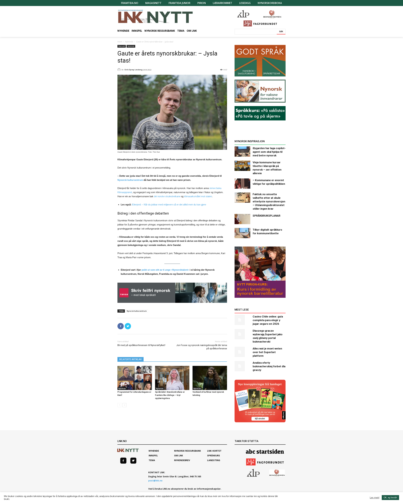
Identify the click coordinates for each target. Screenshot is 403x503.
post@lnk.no (155, 480)
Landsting (213, 460)
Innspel (153, 455)
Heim (119, 41)
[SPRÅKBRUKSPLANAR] (242, 219)
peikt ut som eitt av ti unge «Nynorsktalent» (165, 269)
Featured (121, 46)
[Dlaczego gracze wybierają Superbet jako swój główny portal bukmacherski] (242, 334)
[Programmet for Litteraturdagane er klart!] (134, 378)
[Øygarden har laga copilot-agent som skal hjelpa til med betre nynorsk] (242, 151)
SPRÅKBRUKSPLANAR (266, 215)
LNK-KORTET (214, 450)
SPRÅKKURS (213, 455)
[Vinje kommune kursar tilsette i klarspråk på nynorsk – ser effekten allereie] (242, 166)
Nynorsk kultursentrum (130, 180)
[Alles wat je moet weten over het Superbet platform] (242, 352)
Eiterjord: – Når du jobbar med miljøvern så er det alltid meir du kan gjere (169, 204)
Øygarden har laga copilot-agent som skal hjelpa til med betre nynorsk (269, 152)
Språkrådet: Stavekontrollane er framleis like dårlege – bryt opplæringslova (170, 395)
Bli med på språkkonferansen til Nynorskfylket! (141, 345)
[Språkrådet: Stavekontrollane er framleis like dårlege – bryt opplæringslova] (172, 378)
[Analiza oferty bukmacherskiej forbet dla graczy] (242, 366)
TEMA (152, 460)
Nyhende (129, 41)
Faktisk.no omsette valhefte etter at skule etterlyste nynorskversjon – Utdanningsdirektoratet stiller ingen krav (269, 201)
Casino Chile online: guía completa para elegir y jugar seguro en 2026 (268, 320)
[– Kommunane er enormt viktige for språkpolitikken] (242, 183)
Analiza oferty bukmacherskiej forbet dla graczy (269, 366)
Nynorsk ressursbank (187, 450)
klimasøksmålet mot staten (198, 196)
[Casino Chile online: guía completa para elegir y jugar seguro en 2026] (242, 320)
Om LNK (178, 455)
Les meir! (374, 497)
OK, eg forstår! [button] (390, 497)
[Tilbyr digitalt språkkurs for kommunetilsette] (242, 233)
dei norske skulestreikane (167, 196)
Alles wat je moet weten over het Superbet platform (267, 352)
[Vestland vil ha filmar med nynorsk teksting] (210, 378)
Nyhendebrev (182, 460)
